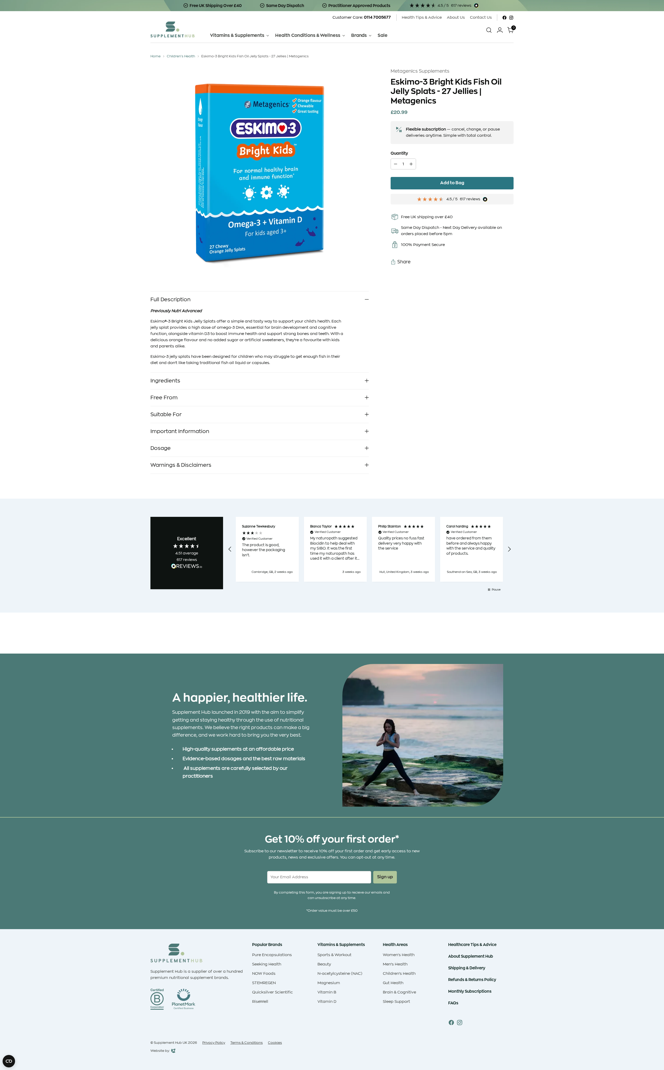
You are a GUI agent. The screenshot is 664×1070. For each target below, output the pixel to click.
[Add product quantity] (411, 164)
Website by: (160, 1051)
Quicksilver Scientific (272, 992)
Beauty (324, 964)
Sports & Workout (334, 955)
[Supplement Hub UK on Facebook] (504, 17)
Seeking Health (266, 964)
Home (155, 56)
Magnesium (328, 983)
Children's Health (181, 56)
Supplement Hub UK (170, 1042)
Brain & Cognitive (399, 992)
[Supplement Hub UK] (172, 29)
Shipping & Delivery (466, 968)
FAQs (453, 1003)
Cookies (275, 1042)
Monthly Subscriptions (470, 991)
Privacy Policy (213, 1042)
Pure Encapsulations (272, 955)
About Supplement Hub (470, 956)
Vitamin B (326, 992)
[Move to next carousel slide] (509, 635)
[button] (230, 549)
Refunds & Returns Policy (472, 979)
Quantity (399, 153)
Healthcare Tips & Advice (472, 944)
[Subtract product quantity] (395, 164)
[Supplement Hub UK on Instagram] (511, 17)
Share (404, 262)
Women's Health (398, 955)
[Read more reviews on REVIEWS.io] (186, 567)
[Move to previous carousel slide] (497, 636)
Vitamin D (326, 1002)
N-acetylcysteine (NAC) (339, 974)
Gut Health (393, 983)
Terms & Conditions (246, 1042)
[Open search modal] (489, 30)
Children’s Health (399, 974)
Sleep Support (396, 1002)
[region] (369, 549)
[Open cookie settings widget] (9, 1061)
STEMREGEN (264, 983)
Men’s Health (395, 964)
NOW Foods (263, 974)
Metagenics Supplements (420, 71)
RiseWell (260, 1002)
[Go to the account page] (500, 30)
